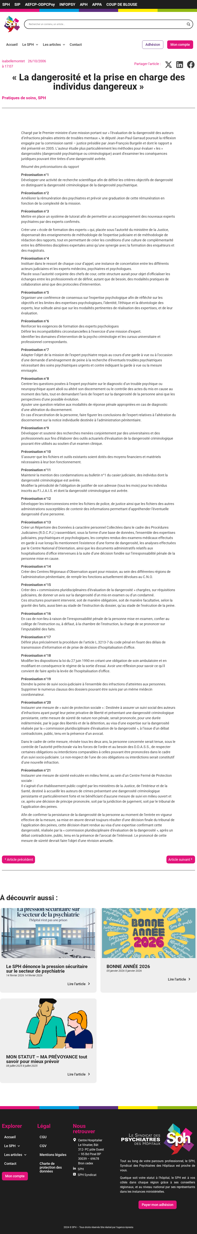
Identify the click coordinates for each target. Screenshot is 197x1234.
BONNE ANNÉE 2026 (128, 966)
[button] (168, 64)
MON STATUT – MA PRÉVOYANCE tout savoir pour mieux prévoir (46, 1059)
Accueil (12, 44)
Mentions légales (53, 1155)
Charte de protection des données (51, 1167)
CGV (43, 1146)
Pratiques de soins (19, 98)
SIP (17, 4)
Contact (76, 44)
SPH (6, 4)
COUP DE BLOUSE (121, 4)
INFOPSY (67, 4)
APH (84, 4)
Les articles (52, 44)
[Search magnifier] (188, 24)
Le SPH (28, 44)
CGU (43, 1137)
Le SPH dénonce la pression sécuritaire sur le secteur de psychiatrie (47, 969)
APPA (97, 4)
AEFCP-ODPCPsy (40, 4)
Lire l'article (77, 984)
